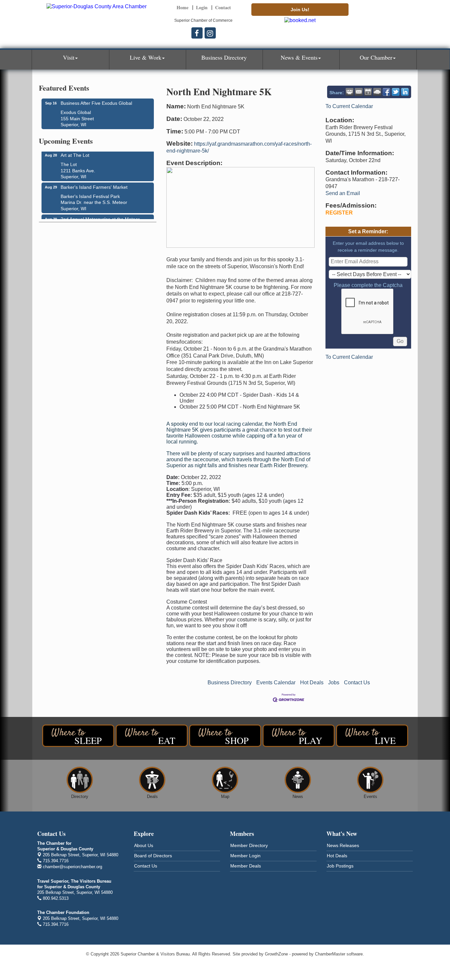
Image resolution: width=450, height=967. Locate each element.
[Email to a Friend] (359, 92)
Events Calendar (275, 682)
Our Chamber (376, 57)
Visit (68, 57)
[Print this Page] (349, 92)
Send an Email (342, 193)
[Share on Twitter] (396, 92)
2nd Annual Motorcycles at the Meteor (100, 215)
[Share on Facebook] (386, 92)
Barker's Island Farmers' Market (94, 183)
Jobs (333, 682)
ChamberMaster (330, 954)
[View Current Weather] (377, 92)
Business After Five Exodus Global (96, 103)
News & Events (299, 57)
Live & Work (145, 57)
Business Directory (224, 57)
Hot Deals (311, 682)
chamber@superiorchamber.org (72, 866)
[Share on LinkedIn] (405, 92)
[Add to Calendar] (368, 92)
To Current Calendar (349, 106)
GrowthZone (276, 954)
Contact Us (357, 682)
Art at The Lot (75, 152)
